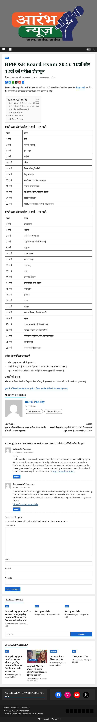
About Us (15, 707)
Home (6, 707)
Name (8, 559)
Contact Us (25, 707)
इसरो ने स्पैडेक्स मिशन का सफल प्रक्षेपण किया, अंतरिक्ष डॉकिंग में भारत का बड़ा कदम (36, 388)
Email (8, 568)
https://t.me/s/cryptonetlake (25, 504)
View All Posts (54, 411)
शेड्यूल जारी (80, 87)
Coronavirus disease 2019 (57, 658)
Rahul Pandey (12, 77)
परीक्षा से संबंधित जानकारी (21, 109)
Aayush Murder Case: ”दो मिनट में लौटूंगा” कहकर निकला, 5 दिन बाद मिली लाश (37, 671)
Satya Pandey (40, 615)
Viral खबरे (33, 660)
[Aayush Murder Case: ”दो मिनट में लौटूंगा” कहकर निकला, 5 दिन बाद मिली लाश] (37, 656)
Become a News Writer (32, 713)
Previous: (25, 427)
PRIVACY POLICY (11, 710)
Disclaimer (24, 710)
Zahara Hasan (33, 679)
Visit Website (33, 411)
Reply (16, 476)
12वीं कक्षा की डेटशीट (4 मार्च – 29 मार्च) (26, 106)
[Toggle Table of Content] (36, 100)
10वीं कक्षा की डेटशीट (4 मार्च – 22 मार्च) (26, 103)
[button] (3, 49)
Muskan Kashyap (12, 623)
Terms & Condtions (12, 713)
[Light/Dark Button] (88, 49)
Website (8, 578)
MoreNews (43, 719)
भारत (6, 58)
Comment (10, 525)
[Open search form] (94, 49)
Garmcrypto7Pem (21, 484)
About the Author (16, 115)
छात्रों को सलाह (17, 112)
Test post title (42, 611)
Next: (71, 427)
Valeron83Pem (20, 449)
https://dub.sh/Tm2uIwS (63, 471)
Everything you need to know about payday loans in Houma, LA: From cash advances (18, 616)
